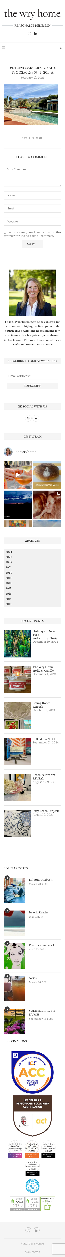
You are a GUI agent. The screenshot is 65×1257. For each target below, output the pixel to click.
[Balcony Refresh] (14, 890)
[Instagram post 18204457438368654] (18, 475)
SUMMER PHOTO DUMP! (42, 1012)
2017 (8, 588)
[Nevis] (14, 988)
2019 (8, 578)
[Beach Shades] (14, 923)
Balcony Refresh (41, 879)
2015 (8, 599)
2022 (8, 562)
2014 (8, 604)
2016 (8, 593)
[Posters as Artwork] (14, 956)
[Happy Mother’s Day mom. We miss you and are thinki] (47, 505)
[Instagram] (29, 33)
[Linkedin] (35, 33)
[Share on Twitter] (33, 138)
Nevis (33, 978)
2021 (8, 567)
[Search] (61, 48)
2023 (8, 557)
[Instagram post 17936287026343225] (47, 475)
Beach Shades (39, 912)
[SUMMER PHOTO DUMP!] (14, 1021)
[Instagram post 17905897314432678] (18, 505)
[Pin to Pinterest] (37, 138)
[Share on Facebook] (29, 138)
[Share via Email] (40, 138)
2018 (8, 583)
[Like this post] (25, 138)
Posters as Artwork (42, 945)
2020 (8, 572)
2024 (8, 552)
